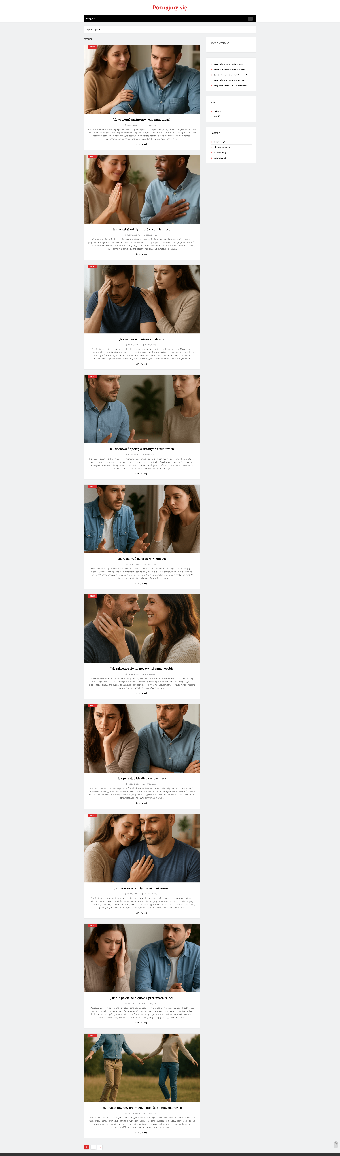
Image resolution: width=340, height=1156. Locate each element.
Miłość (92, 47)
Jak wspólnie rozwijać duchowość (228, 64)
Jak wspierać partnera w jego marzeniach (141, 120)
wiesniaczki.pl (220, 152)
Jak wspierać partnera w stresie (142, 339)
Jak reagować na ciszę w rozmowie (142, 559)
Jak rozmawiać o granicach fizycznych (230, 75)
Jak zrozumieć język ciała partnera (229, 69)
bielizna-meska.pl (222, 147)
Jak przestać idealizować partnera (142, 778)
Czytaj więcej (141, 144)
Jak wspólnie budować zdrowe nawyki (230, 80)
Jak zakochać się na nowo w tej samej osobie (142, 669)
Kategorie (90, 18)
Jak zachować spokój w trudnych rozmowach (142, 449)
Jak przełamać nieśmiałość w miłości (230, 85)
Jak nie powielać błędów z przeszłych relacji (142, 998)
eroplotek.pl (219, 142)
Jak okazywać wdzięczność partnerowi (141, 888)
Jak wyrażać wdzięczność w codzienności (141, 229)
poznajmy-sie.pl (133, 125)
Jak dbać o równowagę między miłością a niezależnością (142, 1108)
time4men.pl (220, 158)
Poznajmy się (170, 7)
